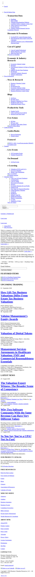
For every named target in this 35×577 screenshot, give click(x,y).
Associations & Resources (8, 487)
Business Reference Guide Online (20, 91)
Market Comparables (16, 198)
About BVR (7, 226)
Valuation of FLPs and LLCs (18, 169)
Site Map (3, 546)
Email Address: (6, 266)
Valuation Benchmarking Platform (20, 22)
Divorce (13, 184)
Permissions (4, 543)
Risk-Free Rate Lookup (7, 473)
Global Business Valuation (18, 190)
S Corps (13, 199)
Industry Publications (16, 74)
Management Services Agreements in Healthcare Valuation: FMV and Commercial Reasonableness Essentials (17, 355)
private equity (9, 452)
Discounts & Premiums (17, 183)
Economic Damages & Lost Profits (20, 186)
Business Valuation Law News (19, 101)
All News (13, 98)
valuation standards (23, 404)
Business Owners (5, 505)
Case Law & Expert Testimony (19, 178)
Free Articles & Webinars (7, 475)
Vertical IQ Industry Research (19, 73)
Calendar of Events (6, 490)
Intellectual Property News (18, 104)
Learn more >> (5, 244)
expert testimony (11, 402)
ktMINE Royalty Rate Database (19, 70)
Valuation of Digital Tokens (16, 333)
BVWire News (15, 99)
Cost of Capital (15, 181)
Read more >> (4, 397)
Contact (3, 548)
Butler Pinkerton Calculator (18, 51)
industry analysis (11, 429)
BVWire (13, 121)
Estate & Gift (14, 187)
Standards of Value (16, 201)
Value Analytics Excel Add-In (19, 25)
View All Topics (11, 202)
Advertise (3, 534)
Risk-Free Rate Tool (16, 53)
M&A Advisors (5, 510)
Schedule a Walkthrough (7, 213)
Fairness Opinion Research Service (20, 28)
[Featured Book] (20, 144)
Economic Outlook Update (18, 64)
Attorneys (3, 496)
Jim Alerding (24, 449)
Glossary (3, 484)
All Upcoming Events (17, 153)
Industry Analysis (15, 195)
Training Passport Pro (16, 155)
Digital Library (15, 136)
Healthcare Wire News (17, 102)
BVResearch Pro (15, 86)
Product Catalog (5, 526)
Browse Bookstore (16, 134)
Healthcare (14, 193)
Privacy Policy (4, 537)
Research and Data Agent (18, 114)
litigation (15, 404)
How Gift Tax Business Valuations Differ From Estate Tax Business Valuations (14, 297)
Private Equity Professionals (8, 513)
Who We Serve (8, 227)
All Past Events (15, 162)
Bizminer (13, 65)
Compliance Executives (7, 508)
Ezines (2, 478)
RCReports (14, 71)
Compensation (15, 180)
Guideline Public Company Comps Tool (21, 24)
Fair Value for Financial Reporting (20, 189)
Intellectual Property (16, 196)
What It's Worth (20, 429)
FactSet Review (15, 27)
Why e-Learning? (12, 173)
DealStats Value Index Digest (19, 124)
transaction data (17, 430)
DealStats (13, 19)
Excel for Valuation (16, 170)
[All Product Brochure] (7, 466)
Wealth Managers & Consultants (9, 516)
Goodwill (13, 192)
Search (4, 208)
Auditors (3, 499)
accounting (4, 451)
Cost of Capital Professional (18, 50)
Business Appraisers (6, 502)
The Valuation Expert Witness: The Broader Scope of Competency (17, 386)
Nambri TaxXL (15, 111)
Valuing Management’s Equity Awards (14, 317)
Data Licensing (5, 528)
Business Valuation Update (18, 83)
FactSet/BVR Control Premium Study (21, 37)
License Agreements (6, 540)
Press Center (4, 531)
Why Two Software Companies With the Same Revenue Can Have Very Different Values (16, 414)
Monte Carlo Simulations (17, 172)
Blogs (2, 481)
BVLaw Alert (14, 123)
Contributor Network (13, 30)
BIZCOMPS (14, 21)
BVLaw (13, 85)
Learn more (4, 218)
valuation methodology (28, 430)
